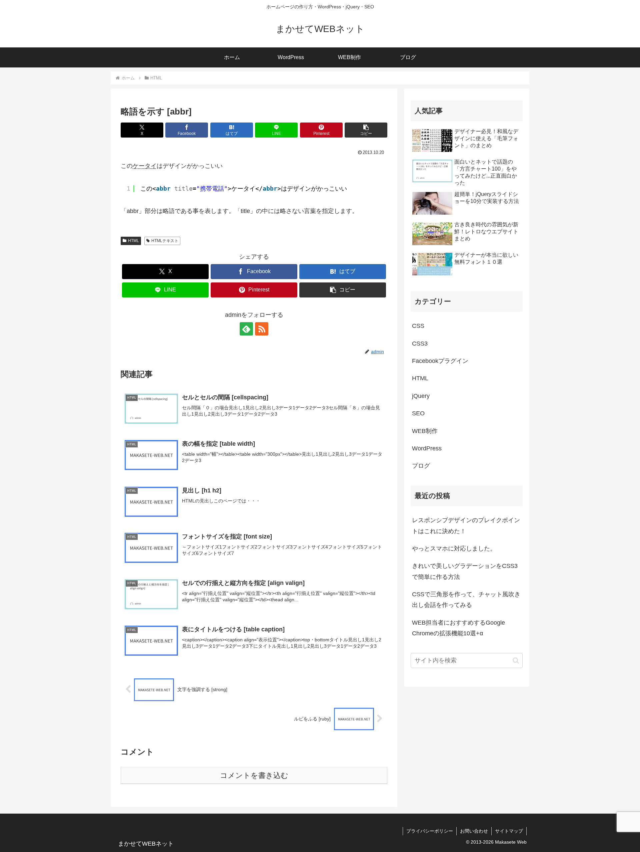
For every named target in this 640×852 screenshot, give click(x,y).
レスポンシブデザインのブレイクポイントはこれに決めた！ (466, 525)
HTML (133, 240)
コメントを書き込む (254, 775)
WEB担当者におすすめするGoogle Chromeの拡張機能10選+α (458, 628)
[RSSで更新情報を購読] (261, 329)
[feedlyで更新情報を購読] (246, 329)
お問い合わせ (474, 831)
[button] (366, 130)
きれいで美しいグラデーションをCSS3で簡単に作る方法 (465, 571)
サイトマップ (509, 831)
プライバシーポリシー (429, 831)
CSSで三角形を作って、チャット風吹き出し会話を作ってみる (466, 599)
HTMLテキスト (164, 240)
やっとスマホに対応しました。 (454, 548)
